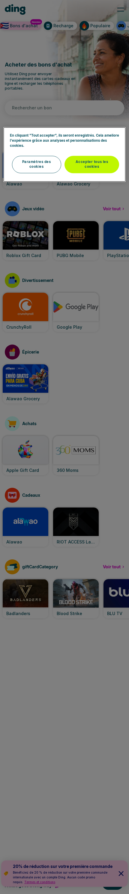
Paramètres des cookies (36, 164)
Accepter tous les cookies (92, 164)
